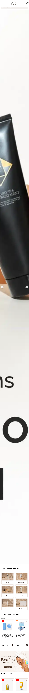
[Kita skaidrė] (26, 287)
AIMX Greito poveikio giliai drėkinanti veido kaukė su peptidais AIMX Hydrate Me (7, 636)
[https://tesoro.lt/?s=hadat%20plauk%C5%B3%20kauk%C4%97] (14, 287)
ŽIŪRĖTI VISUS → (3, 618)
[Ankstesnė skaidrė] (2, 287)
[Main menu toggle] (2, 3)
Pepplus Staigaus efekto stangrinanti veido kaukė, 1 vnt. (21, 635)
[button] (12, 621)
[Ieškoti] (26, 8)
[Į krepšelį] (12, 645)
